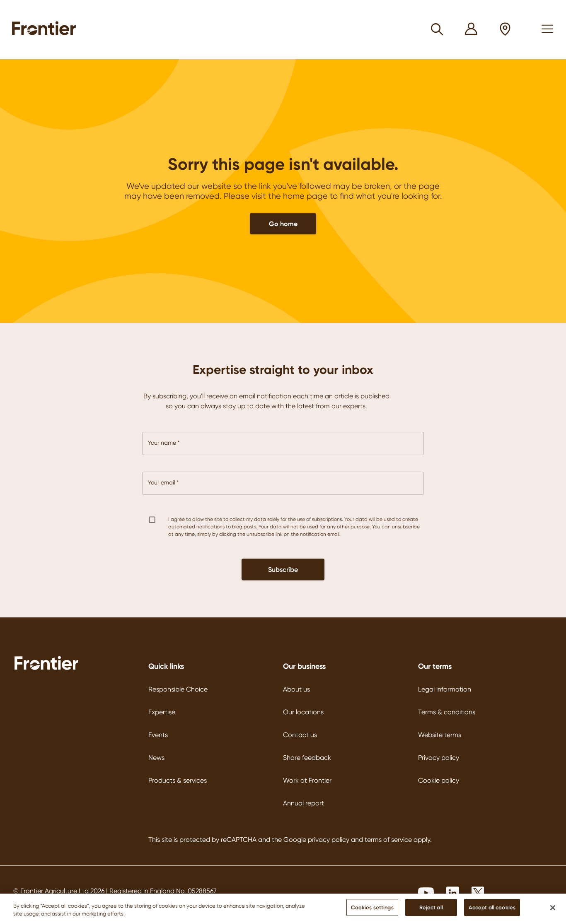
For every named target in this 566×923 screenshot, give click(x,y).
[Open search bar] (437, 29)
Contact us (300, 735)
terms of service (388, 839)
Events (158, 735)
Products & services (177, 780)
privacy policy (328, 839)
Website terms (439, 735)
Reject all (431, 907)
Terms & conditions (446, 712)
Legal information (444, 689)
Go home (283, 223)
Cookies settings (372, 907)
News (156, 758)
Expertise (161, 712)
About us (296, 689)
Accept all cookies (492, 907)
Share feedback (307, 758)
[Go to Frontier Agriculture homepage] (46, 29)
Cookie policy (438, 780)
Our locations (303, 712)
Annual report (303, 803)
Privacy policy (438, 758)
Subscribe (283, 569)
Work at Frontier (307, 780)
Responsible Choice (178, 689)
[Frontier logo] (46, 669)
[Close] (553, 908)
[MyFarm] (471, 29)
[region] (283, 908)
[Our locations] (505, 29)
